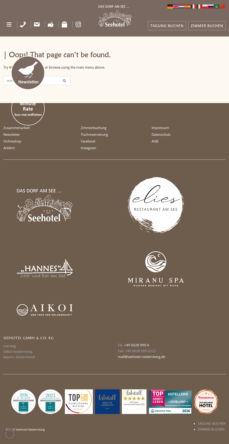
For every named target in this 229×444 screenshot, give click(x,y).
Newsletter (11, 134)
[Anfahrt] (50, 24)
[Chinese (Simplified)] (223, 6)
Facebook (88, 141)
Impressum (160, 127)
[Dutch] (182, 6)
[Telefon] (23, 24)
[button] (9, 24)
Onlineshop (12, 141)
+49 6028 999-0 (136, 345)
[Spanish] (188, 6)
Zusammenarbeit (16, 127)
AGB (155, 141)
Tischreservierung (94, 134)
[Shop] (64, 24)
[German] (170, 6)
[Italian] (199, 6)
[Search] (64, 80)
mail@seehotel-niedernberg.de (141, 356)
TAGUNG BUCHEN (167, 25)
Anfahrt (9, 148)
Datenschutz (161, 134)
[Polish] (205, 6)
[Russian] (211, 6)
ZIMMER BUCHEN (207, 25)
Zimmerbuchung (93, 127)
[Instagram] (78, 24)
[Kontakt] (36, 24)
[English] (176, 6)
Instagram (88, 148)
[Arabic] (217, 6)
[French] (194, 6)
